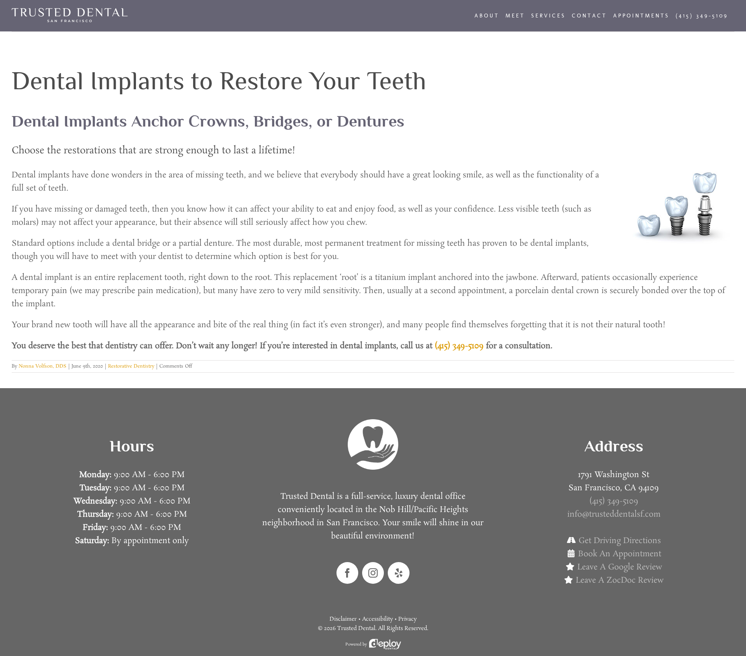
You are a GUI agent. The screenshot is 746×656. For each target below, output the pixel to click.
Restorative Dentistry (131, 366)
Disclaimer (343, 619)
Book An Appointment (619, 553)
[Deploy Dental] (385, 644)
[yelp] (399, 573)
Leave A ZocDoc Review (620, 580)
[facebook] (347, 573)
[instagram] (373, 573)
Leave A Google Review (619, 567)
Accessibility (377, 619)
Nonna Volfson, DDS (42, 366)
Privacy (407, 619)
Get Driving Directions (620, 540)
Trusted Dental (356, 628)
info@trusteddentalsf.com (614, 514)
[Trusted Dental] (373, 423)
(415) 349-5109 (459, 345)
